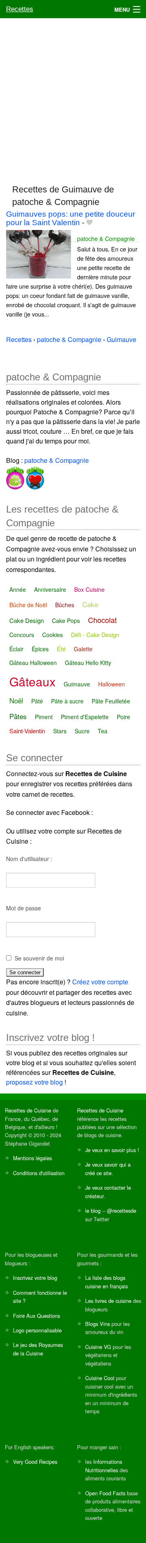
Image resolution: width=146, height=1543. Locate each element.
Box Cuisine (89, 589)
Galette (83, 649)
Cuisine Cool (99, 1378)
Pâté (37, 701)
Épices (40, 649)
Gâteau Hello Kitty (88, 663)
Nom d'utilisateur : (29, 859)
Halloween (111, 684)
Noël (16, 700)
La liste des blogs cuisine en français (106, 1282)
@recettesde (121, 1210)
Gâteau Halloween (33, 663)
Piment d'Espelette (85, 717)
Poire (123, 717)
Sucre (82, 731)
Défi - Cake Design (95, 635)
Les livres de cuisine (108, 1300)
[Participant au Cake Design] (15, 476)
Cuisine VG (98, 1347)
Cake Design (26, 620)
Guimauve (77, 684)
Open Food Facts (105, 1493)
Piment (44, 717)
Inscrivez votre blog (35, 1277)
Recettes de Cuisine (28, 1110)
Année (17, 589)
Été (61, 648)
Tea (102, 731)
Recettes (19, 9)
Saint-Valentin (27, 730)
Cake (90, 604)
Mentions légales (32, 1158)
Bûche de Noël (28, 605)
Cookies (52, 635)
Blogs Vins (97, 1324)
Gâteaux (32, 681)
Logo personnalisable (37, 1330)
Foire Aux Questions (36, 1315)
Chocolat (102, 619)
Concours (21, 635)
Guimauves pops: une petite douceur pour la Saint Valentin (70, 218)
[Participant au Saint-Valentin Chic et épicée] (34, 476)
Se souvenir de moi (39, 958)
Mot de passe (23, 908)
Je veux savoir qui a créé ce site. (108, 1168)
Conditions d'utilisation (38, 1173)
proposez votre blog (34, 1082)
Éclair (16, 649)
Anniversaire (50, 589)
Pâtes (18, 716)
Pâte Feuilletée (111, 701)
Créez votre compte (100, 981)
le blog (93, 1210)
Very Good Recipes (35, 1461)
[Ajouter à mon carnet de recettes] (89, 222)
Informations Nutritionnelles (103, 1465)
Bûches (64, 605)
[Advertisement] (73, 97)
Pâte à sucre (67, 701)
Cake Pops (66, 620)
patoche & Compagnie (106, 238)
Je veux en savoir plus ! (112, 1150)
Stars (60, 731)
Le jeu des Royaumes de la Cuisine (38, 1349)
